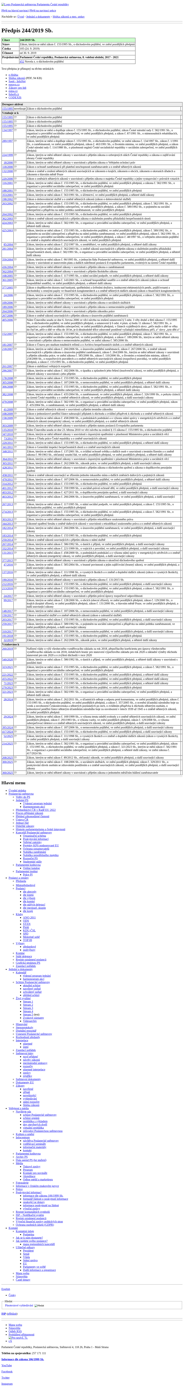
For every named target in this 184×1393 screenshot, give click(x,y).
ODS (26, 920)
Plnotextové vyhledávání (19, 1305)
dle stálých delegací (34, 904)
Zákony (20, 1085)
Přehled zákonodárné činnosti (32, 816)
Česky (12, 1295)
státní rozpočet (31, 1101)
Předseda (21, 881)
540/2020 (7, 659)
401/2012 (7, 488)
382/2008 (7, 394)
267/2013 (7, 504)
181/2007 (7, 344)
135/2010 (7, 429)
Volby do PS (23, 796)
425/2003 (7, 230)
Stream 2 (28, 1004)
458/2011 (7, 475)
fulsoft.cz (14, 94)
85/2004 (8, 244)
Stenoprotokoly (24, 1027)
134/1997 (7, 130)
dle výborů (29, 898)
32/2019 (8, 640)
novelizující (29, 1095)
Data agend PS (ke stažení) (31, 1160)
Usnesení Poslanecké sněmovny (34, 1033)
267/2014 (7, 544)
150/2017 (7, 615)
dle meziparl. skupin (34, 907)
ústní (25, 1046)
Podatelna (28, 1234)
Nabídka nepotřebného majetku (41, 855)
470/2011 (7, 479)
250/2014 (7, 539)
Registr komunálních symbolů (33, 1211)
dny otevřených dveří (35, 1124)
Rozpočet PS (30, 858)
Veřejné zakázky (32, 842)
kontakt (27, 1150)
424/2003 (7, 222)
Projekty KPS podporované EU (41, 845)
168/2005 (7, 275)
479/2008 (7, 401)
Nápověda (21, 1276)
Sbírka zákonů (17, 78)
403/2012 (7, 492)
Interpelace (22, 1040)
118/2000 (7, 166)
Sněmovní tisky (24, 1053)
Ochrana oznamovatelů (36, 848)
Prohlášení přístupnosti (21, 1334)
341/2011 (7, 447)
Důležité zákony (25, 826)
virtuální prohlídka (33, 1127)
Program (28, 1169)
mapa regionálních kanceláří (39, 1244)
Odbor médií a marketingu (38, 1179)
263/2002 (7, 203)
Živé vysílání (23, 998)
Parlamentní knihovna (28, 864)
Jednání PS (22, 800)
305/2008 (7, 382)
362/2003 (7, 218)
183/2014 (7, 535)
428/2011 (7, 467)
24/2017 (8, 595)
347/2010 (7, 434)
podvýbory (29, 949)
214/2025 (7, 743)
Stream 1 (28, 1001)
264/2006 (7, 311)
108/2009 (7, 413)
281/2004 (7, 248)
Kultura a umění (25, 1134)
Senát (26, 1253)
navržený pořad (32, 988)
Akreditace (29, 1176)
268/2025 (7, 757)
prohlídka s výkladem (35, 1121)
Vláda (26, 1257)
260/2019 (7, 648)
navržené (28, 1088)
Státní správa (30, 1260)
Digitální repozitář (26, 1030)
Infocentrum (23, 1137)
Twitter (5, 1377)
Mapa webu (22, 1273)
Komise (20, 953)
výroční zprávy (31, 1208)
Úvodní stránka (17, 790)
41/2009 (8, 409)
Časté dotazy (23, 1279)
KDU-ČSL (29, 930)
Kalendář (21, 972)
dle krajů (28, 911)
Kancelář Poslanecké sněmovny (34, 832)
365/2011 (7, 463)
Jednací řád (22, 822)
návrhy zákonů (31, 1059)
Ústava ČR (22, 819)
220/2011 (7, 442)
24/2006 (8, 295)
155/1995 (7, 108)
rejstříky (27, 1075)
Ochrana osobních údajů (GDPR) (35, 1224)
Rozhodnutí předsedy (28, 1037)
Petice (19, 1189)
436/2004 (7, 267)
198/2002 (7, 199)
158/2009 (7, 418)
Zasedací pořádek (26, 966)
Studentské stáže (32, 861)
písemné (27, 1043)
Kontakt (13, 1227)
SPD (25, 933)
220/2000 (7, 178)
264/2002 (7, 214)
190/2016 (7, 579)
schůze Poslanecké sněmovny (40, 1114)
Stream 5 (28, 1014)
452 (22, 61)
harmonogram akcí (33, 978)
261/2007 (7, 366)
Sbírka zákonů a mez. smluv (69, 16)
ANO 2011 (29, 917)
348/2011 (7, 451)
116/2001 (7, 183)
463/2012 (7, 496)
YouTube (6, 1365)
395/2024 (7, 727)
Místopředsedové (25, 885)
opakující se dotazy (34, 1202)
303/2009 (7, 425)
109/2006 (7, 302)
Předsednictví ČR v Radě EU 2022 (36, 809)
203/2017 (7, 619)
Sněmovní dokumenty (28, 1079)
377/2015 (7, 560)
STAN (27, 923)
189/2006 (7, 306)
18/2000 (8, 162)
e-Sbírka (13, 74)
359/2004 (7, 259)
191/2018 (7, 635)
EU (25, 1263)
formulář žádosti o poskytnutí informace (45, 1198)
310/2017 (7, 631)
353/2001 (7, 194)
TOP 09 (27, 940)
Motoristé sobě (31, 936)
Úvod (20, 16)
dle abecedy (29, 891)
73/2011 (8, 438)
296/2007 (7, 370)
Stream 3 (28, 1008)
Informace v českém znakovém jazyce (37, 1185)
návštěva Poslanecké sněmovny (41, 1140)
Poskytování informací (36, 839)
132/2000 (7, 171)
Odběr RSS (15, 1331)
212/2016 (7, 584)
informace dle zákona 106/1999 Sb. (43, 1195)
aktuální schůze (31, 985)
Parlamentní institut (27, 871)
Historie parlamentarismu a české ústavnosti (40, 829)
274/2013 (7, 511)
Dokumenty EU (25, 1082)
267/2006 (7, 315)
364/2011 (7, 459)
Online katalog (31, 868)
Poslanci (20, 888)
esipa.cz (13, 91)
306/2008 (7, 386)
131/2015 (7, 552)
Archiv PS (22, 1156)
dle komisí (29, 901)
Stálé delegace (24, 956)
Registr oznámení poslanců (31, 959)
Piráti (26, 927)
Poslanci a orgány (19, 877)
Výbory (20, 943)
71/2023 (8, 683)
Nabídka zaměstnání (34, 851)
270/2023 (7, 687)
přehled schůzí (31, 995)
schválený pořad (32, 991)
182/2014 (7, 527)
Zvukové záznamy (33, 1017)
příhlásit (12, 1313)
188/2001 (7, 190)
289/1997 (7, 140)
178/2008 (7, 378)
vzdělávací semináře (34, 1143)
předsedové (29, 946)
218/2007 (7, 349)
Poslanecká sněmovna (21, 793)
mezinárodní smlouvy (35, 1063)
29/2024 (8, 716)
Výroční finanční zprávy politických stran (39, 1221)
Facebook (7, 1371)
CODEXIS (15, 97)
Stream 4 (28, 1011)
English (5, 1289)
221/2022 (7, 674)
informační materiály (34, 1147)
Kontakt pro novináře (35, 1173)
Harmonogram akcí (34, 806)
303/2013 (7, 519)
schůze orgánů (31, 1118)
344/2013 (7, 523)
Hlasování (21, 1024)
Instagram (7, 1383)
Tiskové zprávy (31, 1166)
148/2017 (7, 611)
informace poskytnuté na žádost (41, 1205)
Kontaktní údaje (25, 1231)
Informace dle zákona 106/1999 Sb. (22, 1359)
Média (19, 1163)
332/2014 (7, 548)
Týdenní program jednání (37, 803)
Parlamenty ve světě (34, 1266)
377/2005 (7, 287)
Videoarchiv (30, 1021)
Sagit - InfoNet (17, 81)
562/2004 (7, 271)
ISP (3, 1313)
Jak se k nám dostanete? (29, 1237)
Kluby (19, 914)
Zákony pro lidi (17, 87)
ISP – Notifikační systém (30, 1215)
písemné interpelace (34, 1069)
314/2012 (7, 483)
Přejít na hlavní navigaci (15, 10)
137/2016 (7, 572)
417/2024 (7, 731)
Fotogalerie (22, 1182)
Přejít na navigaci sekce (42, 10)
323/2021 (7, 667)
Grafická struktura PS (28, 962)
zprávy (27, 1072)
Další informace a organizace (39, 1270)
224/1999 (7, 154)
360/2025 (7, 772)
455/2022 (7, 678)
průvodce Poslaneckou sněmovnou (43, 1130)
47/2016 (8, 564)
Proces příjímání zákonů (29, 813)
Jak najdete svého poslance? (32, 1240)
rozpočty (28, 1066)
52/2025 (8, 736)
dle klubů (28, 894)
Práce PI (28, 874)
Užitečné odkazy (25, 1247)
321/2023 (7, 691)
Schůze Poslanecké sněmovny (33, 982)
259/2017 (7, 623)
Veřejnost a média (19, 1108)
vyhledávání (30, 1098)
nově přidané (30, 1056)
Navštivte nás (23, 1111)
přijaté (26, 1092)
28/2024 (8, 699)
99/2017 (8, 600)
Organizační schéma (34, 835)
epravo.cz (14, 84)
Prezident (28, 1250)
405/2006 (7, 319)
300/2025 (7, 761)
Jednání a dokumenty (38, 16)
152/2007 (7, 333)
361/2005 (7, 280)
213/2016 (7, 588)
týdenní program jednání (37, 975)
